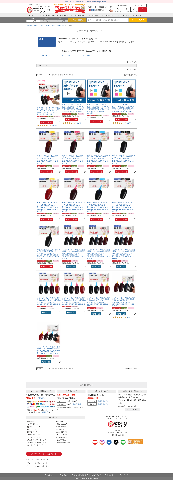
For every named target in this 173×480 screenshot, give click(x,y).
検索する (77, 20)
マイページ (140, 5)
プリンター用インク (48, 25)
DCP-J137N (66, 55)
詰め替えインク (34, 434)
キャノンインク (34, 427)
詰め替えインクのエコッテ (34, 25)
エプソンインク (34, 429)
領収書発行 (45, 412)
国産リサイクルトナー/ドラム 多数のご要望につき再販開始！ (86, 2)
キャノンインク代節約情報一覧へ (37, 459)
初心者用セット (34, 424)
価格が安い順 (55, 75)
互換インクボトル (35, 437)
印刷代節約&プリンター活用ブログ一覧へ (44, 454)
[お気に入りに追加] (59, 122)
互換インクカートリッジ (37, 440)
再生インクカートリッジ (37, 442)
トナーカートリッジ (36, 445)
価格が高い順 (63, 75)
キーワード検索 (137, 20)
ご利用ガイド (109, 15)
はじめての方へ (63, 424)
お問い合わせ (139, 15)
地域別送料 (77, 404)
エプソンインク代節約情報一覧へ (37, 463)
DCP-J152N (46, 55)
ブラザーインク (34, 432)
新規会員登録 (123, 5)
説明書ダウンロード (65, 442)
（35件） (54, 125)
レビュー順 (47, 75)
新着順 (71, 75)
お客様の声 (80, 15)
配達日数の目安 (103, 401)
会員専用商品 (62, 440)
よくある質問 (124, 15)
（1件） (79, 123)
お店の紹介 (94, 15)
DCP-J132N (86, 55)
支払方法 (42, 398)
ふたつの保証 (133, 409)
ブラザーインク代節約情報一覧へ (37, 466)
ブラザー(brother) (60, 25)
